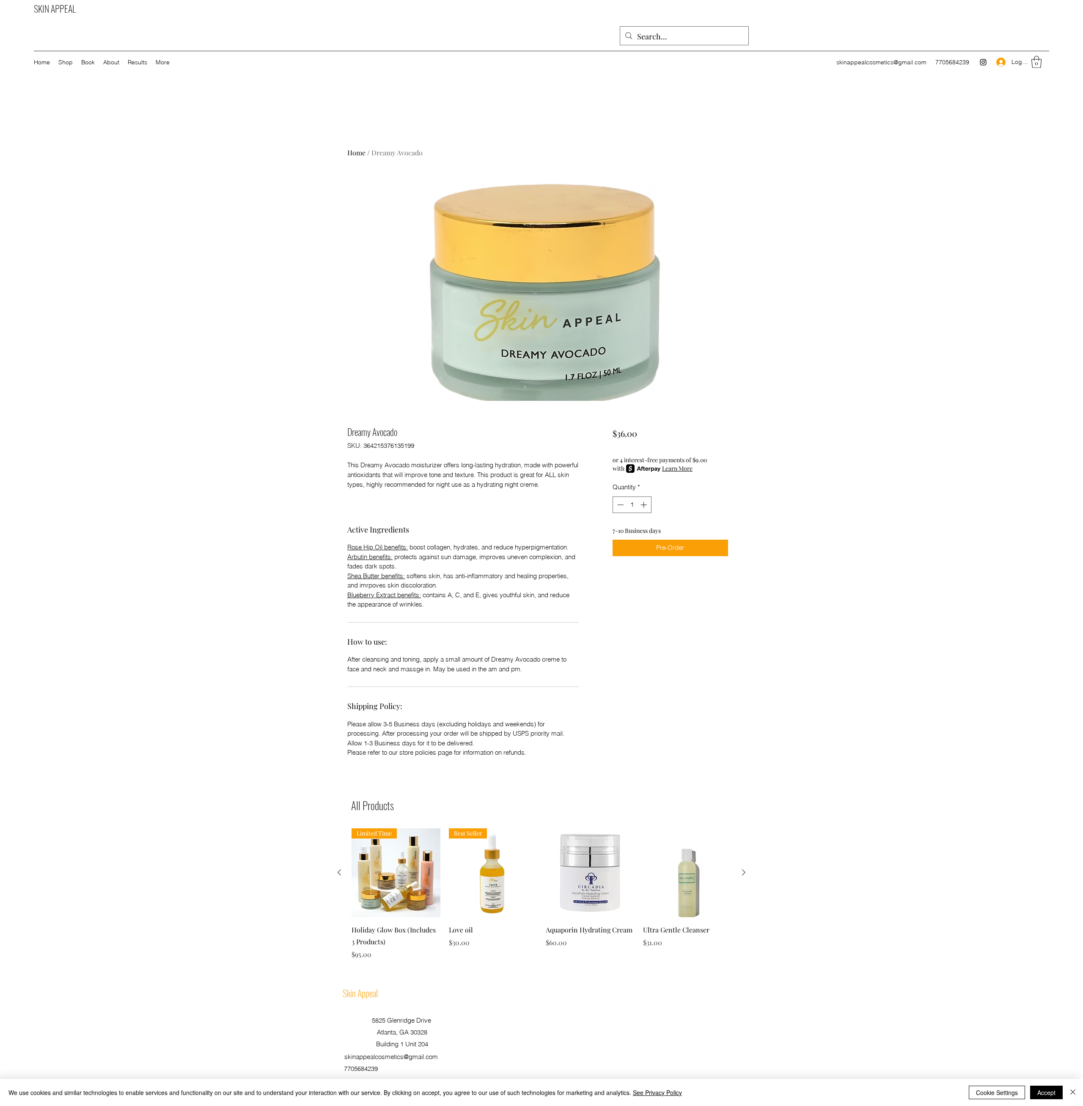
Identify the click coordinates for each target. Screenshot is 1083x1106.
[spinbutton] (632, 505)
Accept (1046, 1092)
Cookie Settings (997, 1092)
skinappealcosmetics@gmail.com (881, 62)
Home (356, 152)
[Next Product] (744, 872)
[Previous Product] (339, 872)
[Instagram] (983, 62)
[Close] (1073, 1092)
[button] (1036, 62)
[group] (541, 894)
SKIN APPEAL (55, 8)
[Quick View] (590, 872)
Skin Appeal (360, 993)
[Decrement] (619, 505)
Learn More (677, 468)
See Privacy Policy (657, 1092)
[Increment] (644, 505)
